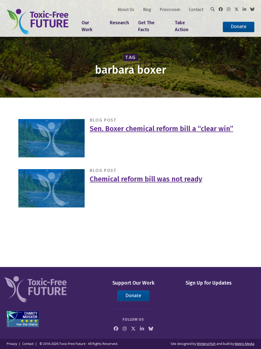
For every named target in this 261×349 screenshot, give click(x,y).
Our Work (87, 26)
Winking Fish (206, 344)
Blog (147, 9)
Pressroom (170, 9)
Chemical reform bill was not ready (146, 179)
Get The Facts (146, 26)
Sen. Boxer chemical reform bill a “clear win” (161, 128)
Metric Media (244, 344)
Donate (238, 26)
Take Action (181, 26)
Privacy (12, 344)
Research (119, 23)
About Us (126, 9)
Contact (196, 9)
